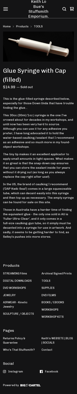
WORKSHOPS (49, 309)
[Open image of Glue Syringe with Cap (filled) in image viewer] (38, 46)
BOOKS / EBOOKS (52, 302)
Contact (46, 349)
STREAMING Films (15, 273)
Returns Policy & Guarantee (14, 340)
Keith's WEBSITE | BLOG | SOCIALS (57, 340)
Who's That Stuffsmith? (19, 349)
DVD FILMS (48, 295)
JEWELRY (9, 295)
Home (7, 26)
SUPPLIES (47, 288)
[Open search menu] (64, 9)
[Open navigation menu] (5, 9)
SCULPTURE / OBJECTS (18, 313)
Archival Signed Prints (56, 273)
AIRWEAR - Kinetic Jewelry (15, 304)
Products (22, 26)
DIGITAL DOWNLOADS (17, 280)
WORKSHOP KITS (52, 316)
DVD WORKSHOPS (14, 288)
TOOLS (38, 26)
